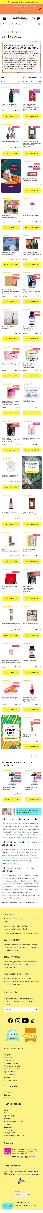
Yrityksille (7, 1077)
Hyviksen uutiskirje (10, 1072)
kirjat (7, 861)
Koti (9, 32)
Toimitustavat (9, 1060)
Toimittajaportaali (10, 1130)
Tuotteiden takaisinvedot (13, 1080)
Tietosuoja (8, 1092)
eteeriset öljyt (32, 835)
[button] (38, 18)
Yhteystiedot (8, 1055)
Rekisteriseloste (10, 1098)
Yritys (6, 1110)
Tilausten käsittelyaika (12, 1066)
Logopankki (8, 1127)
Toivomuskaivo (9, 1074)
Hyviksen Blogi (9, 1116)
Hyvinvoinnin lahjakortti (18, 835)
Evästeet (7, 1095)
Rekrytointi (8, 1118)
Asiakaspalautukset (11, 1063)
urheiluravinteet (13, 864)
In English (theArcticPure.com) (14, 1135)
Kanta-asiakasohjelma (12, 1069)
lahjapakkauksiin (21, 881)
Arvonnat (7, 1124)
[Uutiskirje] (36, 1009)
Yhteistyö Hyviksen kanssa (13, 1121)
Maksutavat (8, 1057)
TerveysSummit (9, 1133)
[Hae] (39, 24)
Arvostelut (7, 1113)
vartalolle (33, 838)
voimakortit (15, 861)
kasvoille (25, 838)
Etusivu (4, 32)
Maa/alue (17, 1191)
